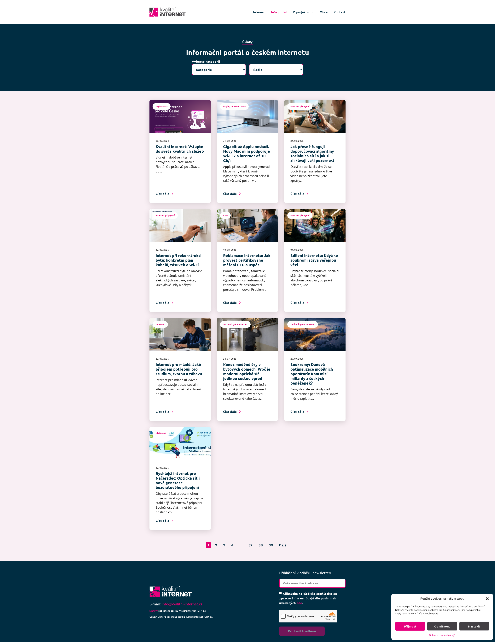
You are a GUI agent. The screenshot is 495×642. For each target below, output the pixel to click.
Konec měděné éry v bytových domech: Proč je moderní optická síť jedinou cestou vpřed (246, 371)
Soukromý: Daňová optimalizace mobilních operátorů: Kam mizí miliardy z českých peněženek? (311, 374)
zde (299, 603)
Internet (259, 12)
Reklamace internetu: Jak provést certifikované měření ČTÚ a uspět (247, 260)
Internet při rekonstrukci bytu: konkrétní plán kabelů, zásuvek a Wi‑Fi (178, 260)
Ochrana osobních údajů (442, 635)
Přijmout (410, 626)
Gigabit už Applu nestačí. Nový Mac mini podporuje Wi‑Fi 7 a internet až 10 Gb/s (246, 153)
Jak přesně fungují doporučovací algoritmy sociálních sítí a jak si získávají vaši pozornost (312, 153)
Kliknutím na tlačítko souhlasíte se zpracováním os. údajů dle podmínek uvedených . (308, 598)
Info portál (279, 12)
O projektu (301, 12)
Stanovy (153, 610)
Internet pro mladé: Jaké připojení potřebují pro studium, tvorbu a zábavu (179, 369)
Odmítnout (442, 626)
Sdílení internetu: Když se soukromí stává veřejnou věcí (314, 260)
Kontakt (340, 12)
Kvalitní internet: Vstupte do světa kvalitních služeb (180, 149)
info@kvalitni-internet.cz (182, 604)
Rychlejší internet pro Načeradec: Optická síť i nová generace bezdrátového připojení (178, 480)
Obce (324, 12)
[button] (487, 599)
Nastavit (474, 626)
